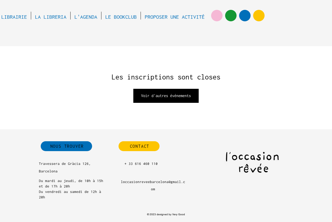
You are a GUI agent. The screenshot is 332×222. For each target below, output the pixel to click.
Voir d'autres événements (166, 95)
